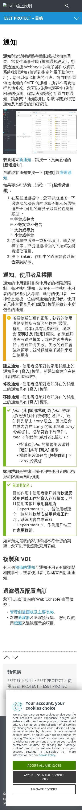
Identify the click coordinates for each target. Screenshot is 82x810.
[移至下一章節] (15, 657)
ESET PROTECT (50, 680)
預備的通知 (25, 567)
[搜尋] (67, 6)
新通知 (25, 159)
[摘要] (71, 641)
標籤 (18, 622)
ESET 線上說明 (20, 680)
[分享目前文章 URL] (49, 641)
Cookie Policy (47, 760)
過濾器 (24, 617)
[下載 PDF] (60, 641)
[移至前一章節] (7, 657)
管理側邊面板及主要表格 (32, 612)
